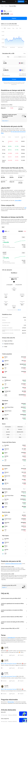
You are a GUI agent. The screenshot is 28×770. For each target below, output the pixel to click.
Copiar (23, 237)
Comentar (4, 680)
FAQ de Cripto (11, 701)
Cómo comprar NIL (5, 718)
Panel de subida (13, 489)
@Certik (19, 309)
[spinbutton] (10, 63)
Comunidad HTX (11, 637)
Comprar (14, 79)
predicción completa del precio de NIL (13, 563)
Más (24, 53)
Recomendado (13, 465)
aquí (25, 207)
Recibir (20, 56)
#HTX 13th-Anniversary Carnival (8, 663)
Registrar (14, 18)
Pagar (8, 56)
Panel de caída (13, 512)
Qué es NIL (3, 712)
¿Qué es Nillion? (18, 200)
